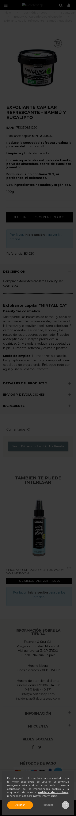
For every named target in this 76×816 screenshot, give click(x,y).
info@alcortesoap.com (38, 694)
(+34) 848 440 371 (38, 690)
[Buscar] (61, 5)
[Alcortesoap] (32, 5)
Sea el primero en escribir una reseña (38, 446)
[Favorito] (13, 569)
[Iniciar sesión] (69, 5)
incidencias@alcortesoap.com (38, 698)
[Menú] (5, 5)
